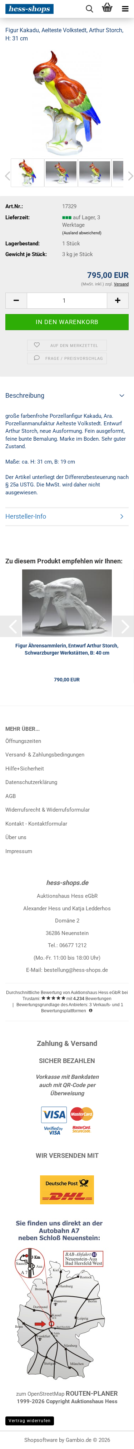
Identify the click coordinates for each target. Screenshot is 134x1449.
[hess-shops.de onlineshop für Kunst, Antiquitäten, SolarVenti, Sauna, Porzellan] (27, 9)
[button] (16, 301)
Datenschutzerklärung (31, 782)
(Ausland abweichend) (81, 233)
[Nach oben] (114, 1438)
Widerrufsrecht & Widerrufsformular (47, 810)
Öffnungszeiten (23, 741)
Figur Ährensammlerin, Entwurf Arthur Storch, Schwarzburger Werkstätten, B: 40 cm (66, 649)
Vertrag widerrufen (30, 1420)
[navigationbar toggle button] (125, 9)
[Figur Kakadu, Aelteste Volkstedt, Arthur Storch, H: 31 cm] (67, 102)
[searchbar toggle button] (89, 9)
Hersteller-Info (25, 516)
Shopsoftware (41, 1440)
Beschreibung (24, 395)
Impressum (18, 851)
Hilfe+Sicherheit (24, 768)
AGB (10, 796)
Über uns (15, 837)
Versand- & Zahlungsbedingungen (44, 755)
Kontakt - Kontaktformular (36, 824)
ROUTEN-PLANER (92, 1393)
